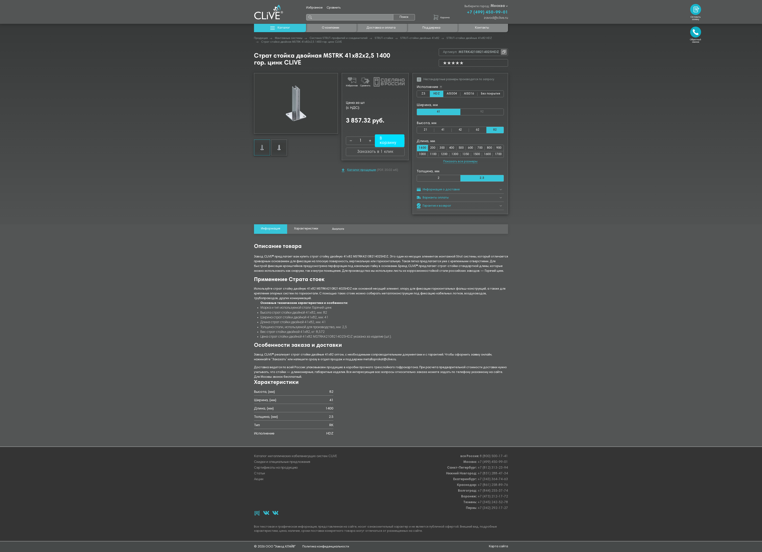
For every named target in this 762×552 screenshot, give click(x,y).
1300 (454, 154)
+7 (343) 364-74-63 (493, 479)
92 (492, 111)
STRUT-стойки (384, 38)
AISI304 (453, 94)
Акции (258, 479)
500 (461, 147)
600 (470, 147)
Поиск (404, 17)
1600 (487, 154)
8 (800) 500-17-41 (494, 456)
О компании (330, 27)
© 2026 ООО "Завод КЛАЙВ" (274, 546)
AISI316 (470, 94)
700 (479, 147)
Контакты (482, 27)
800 (489, 147)
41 (443, 129)
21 (425, 129)
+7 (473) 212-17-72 (493, 496)
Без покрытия (490, 93)
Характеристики (306, 228)
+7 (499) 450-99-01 (487, 12)
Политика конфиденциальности (325, 546)
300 (442, 147)
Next (335, 103)
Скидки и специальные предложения (282, 462)
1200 (444, 154)
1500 (476, 154)
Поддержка (431, 27)
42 (460, 129)
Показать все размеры (460, 161)
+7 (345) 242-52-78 (493, 502)
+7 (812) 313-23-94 (493, 468)
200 (432, 147)
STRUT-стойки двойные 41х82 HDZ (469, 38)
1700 (498, 154)
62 (477, 129)
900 (498, 147)
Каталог (284, 27)
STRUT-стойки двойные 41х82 (419, 38)
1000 (422, 154)
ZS (425, 94)
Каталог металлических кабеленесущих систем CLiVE (295, 456)
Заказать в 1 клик (375, 152)
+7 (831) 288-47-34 (493, 473)
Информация (270, 228)
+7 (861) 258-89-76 (493, 485)
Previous (257, 103)
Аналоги (338, 229)
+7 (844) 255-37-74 (493, 491)
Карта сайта (498, 546)
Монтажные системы (288, 38)
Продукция (261, 38)
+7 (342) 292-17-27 (493, 508)
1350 (465, 154)
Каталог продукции (361, 169)
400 (451, 147)
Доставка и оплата (381, 27)
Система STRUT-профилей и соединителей (339, 38)
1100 (433, 154)
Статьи (259, 473)
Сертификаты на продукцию (276, 468)
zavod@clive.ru (496, 18)
